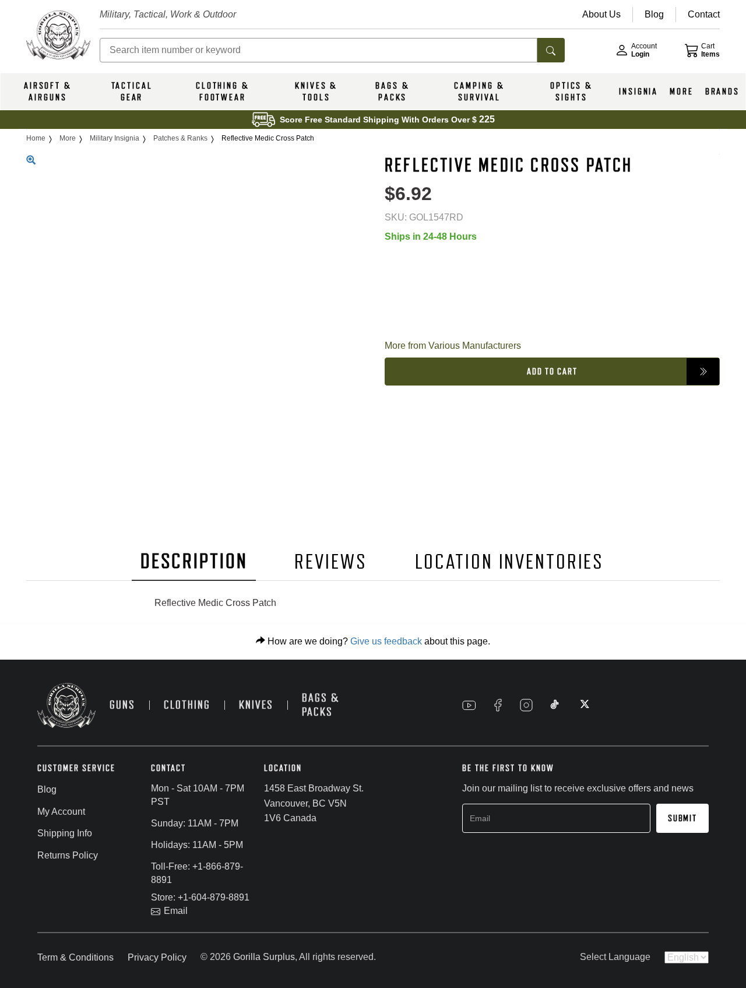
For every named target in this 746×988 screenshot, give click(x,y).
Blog (47, 789)
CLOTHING (187, 705)
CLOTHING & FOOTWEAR (222, 91)
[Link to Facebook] (498, 705)
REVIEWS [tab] (330, 562)
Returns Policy (67, 855)
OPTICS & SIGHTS (571, 91)
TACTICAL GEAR (132, 91)
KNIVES (256, 705)
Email (176, 911)
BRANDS (722, 91)
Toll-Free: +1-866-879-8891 (197, 873)
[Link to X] (583, 705)
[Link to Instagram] (526, 705)
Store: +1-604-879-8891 (200, 897)
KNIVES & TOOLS (316, 91)
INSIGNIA (638, 91)
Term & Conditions (75, 957)
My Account (61, 812)
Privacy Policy (157, 957)
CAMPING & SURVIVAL (479, 91)
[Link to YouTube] (469, 705)
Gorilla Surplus (264, 957)
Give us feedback (386, 641)
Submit (682, 818)
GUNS (122, 705)
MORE (682, 91)
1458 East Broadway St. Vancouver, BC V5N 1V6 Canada (314, 803)
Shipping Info (64, 833)
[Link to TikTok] (555, 705)
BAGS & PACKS (392, 91)
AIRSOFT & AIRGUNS (48, 91)
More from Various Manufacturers (453, 345)
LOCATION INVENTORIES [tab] (509, 562)
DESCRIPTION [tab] (194, 561)
